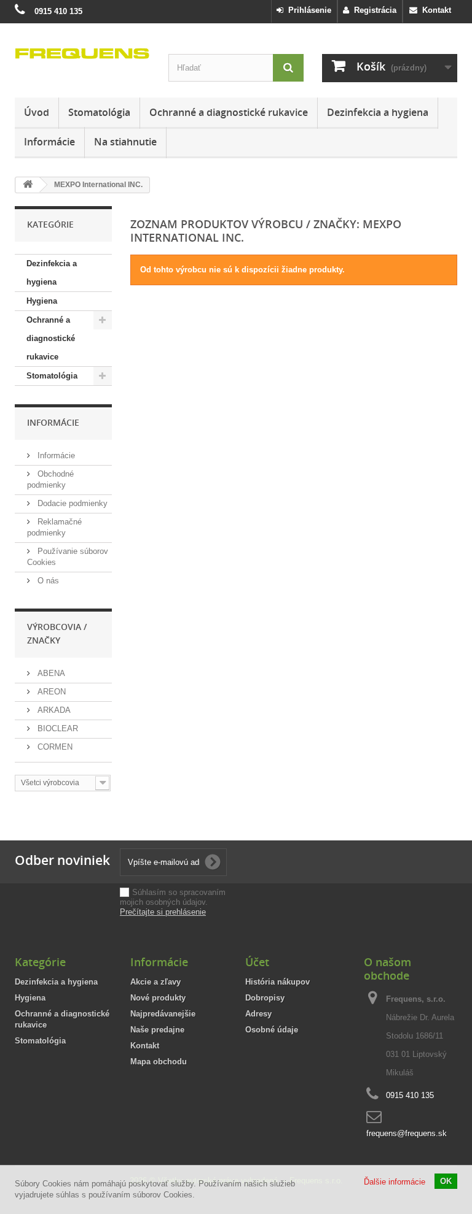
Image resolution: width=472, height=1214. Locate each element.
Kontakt (434, 10)
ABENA (50, 673)
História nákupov (277, 981)
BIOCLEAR (56, 728)
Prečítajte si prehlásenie (163, 911)
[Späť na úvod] (27, 185)
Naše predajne (157, 1029)
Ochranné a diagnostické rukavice (228, 112)
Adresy (258, 1013)
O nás (47, 580)
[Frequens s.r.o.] (82, 53)
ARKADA (53, 710)
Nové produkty (158, 997)
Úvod (36, 112)
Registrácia (372, 10)
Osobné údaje (271, 1029)
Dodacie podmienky (71, 503)
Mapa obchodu (158, 1061)
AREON (50, 691)
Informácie (49, 141)
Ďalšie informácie (394, 1181)
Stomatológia (99, 112)
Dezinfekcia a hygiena (377, 112)
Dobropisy (265, 997)
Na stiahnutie (125, 141)
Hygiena (41, 300)
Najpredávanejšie (162, 1013)
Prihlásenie (307, 10)
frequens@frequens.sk (406, 1133)
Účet (257, 962)
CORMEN (54, 746)
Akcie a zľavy (155, 981)
